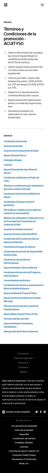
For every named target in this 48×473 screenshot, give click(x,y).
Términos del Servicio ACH (16, 318)
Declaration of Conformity (24, 459)
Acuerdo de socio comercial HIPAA (20, 234)
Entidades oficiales (13, 160)
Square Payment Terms (15, 155)
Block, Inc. (24, 463)
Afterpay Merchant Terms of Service (21, 331)
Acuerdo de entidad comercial (18, 229)
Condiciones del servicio (15, 141)
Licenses (8, 164)
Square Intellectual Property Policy (20, 293)
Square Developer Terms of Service (20, 267)
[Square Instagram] (44, 412)
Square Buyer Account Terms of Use (21, 314)
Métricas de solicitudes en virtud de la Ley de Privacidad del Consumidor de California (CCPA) (24, 221)
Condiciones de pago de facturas (19, 246)
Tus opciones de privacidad (24, 426)
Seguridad (24, 434)
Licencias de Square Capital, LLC (24, 451)
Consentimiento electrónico (17, 280)
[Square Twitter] (36, 412)
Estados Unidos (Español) (17, 412)
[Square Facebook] (40, 412)
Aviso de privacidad (13, 145)
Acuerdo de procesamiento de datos (21, 150)
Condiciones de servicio (24, 438)
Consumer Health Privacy (24, 455)
